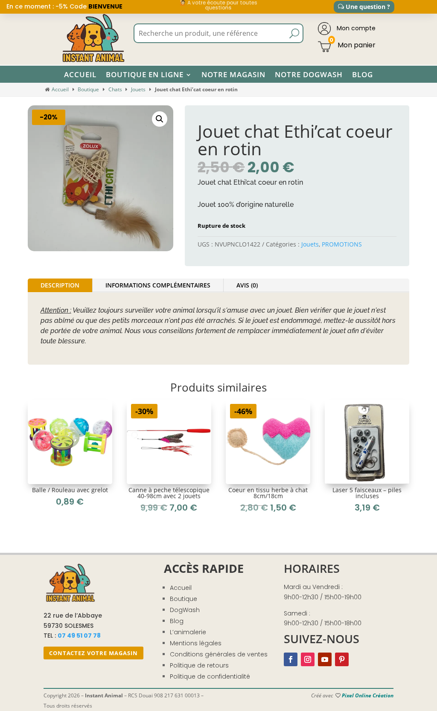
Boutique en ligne (145, 74)
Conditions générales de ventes (219, 654)
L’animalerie (188, 632)
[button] (159, 119)
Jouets (138, 89)
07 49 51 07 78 (79, 635)
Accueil (80, 74)
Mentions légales (195, 643)
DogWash (185, 610)
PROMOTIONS (342, 244)
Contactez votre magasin (93, 653)
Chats (115, 89)
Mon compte (355, 28)
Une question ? (368, 7)
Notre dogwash (309, 74)
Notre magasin (233, 74)
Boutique (88, 89)
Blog (362, 74)
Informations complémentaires (157, 285)
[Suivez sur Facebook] (290, 659)
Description (60, 285)
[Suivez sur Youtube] (325, 659)
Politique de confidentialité (210, 676)
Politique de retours (199, 665)
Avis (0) (247, 285)
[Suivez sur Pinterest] (342, 659)
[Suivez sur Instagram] (308, 659)
